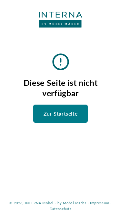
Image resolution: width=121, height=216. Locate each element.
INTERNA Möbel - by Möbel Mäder (55, 203)
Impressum (99, 203)
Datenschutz (61, 209)
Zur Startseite (60, 113)
